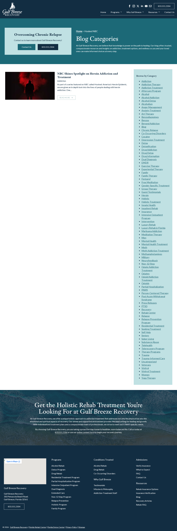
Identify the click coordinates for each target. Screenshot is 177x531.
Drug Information (150, 156)
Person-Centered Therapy (154, 293)
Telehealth (146, 345)
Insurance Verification (145, 493)
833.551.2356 (61, 432)
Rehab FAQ (141, 504)
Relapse (145, 316)
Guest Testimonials (151, 192)
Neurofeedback (149, 260)
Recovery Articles (144, 501)
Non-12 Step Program (61, 497)
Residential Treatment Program (65, 477)
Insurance (146, 211)
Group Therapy (149, 188)
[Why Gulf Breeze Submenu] (142, 13)
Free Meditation (149, 182)
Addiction (61, 81)
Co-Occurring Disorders (153, 133)
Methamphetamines (151, 254)
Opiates (145, 273)
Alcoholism (147, 104)
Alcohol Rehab (57, 465)
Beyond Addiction (150, 123)
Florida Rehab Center (37, 527)
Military (145, 257)
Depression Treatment (153, 139)
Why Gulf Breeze (133, 12)
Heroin (145, 195)
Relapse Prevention (60, 500)
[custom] (150, 6)
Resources (152, 12)
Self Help (146, 332)
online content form (85, 432)
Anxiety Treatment (151, 110)
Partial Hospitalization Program (65, 481)
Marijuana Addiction (151, 231)
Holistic (145, 198)
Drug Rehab (56, 473)
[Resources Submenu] (158, 13)
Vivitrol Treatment (150, 371)
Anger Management (151, 107)
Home (103, 12)
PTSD (144, 306)
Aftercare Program (151, 90)
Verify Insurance (143, 465)
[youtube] (146, 6)
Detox (144, 143)
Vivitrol (145, 368)
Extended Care (58, 493)
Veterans (146, 364)
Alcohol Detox (148, 100)
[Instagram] (133, 6)
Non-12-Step (148, 263)
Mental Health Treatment (154, 244)
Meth (144, 247)
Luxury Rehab (148, 224)
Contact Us (169, 12)
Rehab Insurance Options (147, 489)
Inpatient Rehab (149, 208)
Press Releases (149, 302)
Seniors (145, 335)
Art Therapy (147, 113)
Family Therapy (149, 175)
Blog (143, 126)
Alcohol (145, 94)
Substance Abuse (150, 342)
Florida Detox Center (56, 527)
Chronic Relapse (149, 130)
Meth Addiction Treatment (155, 250)
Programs (115, 12)
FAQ (138, 473)
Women (145, 374)
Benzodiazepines (150, 117)
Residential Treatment (152, 325)
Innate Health (148, 205)
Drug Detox (147, 152)
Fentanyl (145, 179)
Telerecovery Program (152, 348)
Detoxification (148, 146)
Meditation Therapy (151, 234)
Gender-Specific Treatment (155, 185)
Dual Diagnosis (149, 159)
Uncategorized (149, 361)
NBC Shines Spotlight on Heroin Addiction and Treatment (87, 75)
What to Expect (143, 469)
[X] (138, 6)
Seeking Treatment (151, 329)
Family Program (58, 508)
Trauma (145, 355)
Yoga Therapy (148, 378)
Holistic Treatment (151, 201)
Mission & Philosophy (103, 489)
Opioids (145, 283)
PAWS (144, 289)
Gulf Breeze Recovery (19, 527)
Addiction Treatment (152, 87)
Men (143, 237)
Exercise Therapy (150, 166)
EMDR (144, 162)
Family (144, 172)
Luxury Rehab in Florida (153, 227)
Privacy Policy (71, 527)
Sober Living (147, 338)
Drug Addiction (149, 149)
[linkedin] (142, 6)
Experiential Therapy (152, 169)
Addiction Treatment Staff (105, 493)
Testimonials (99, 485)
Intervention (147, 221)
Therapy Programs (150, 351)
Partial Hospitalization (152, 286)
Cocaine (145, 136)
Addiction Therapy (150, 84)
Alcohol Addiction (150, 97)
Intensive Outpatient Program (64, 485)
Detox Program (58, 469)
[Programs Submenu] (120, 13)
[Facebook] (129, 6)
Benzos (145, 120)
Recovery (146, 309)
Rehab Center (148, 312)
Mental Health (148, 241)
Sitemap (81, 527)
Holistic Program (59, 504)
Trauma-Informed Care (153, 358)
